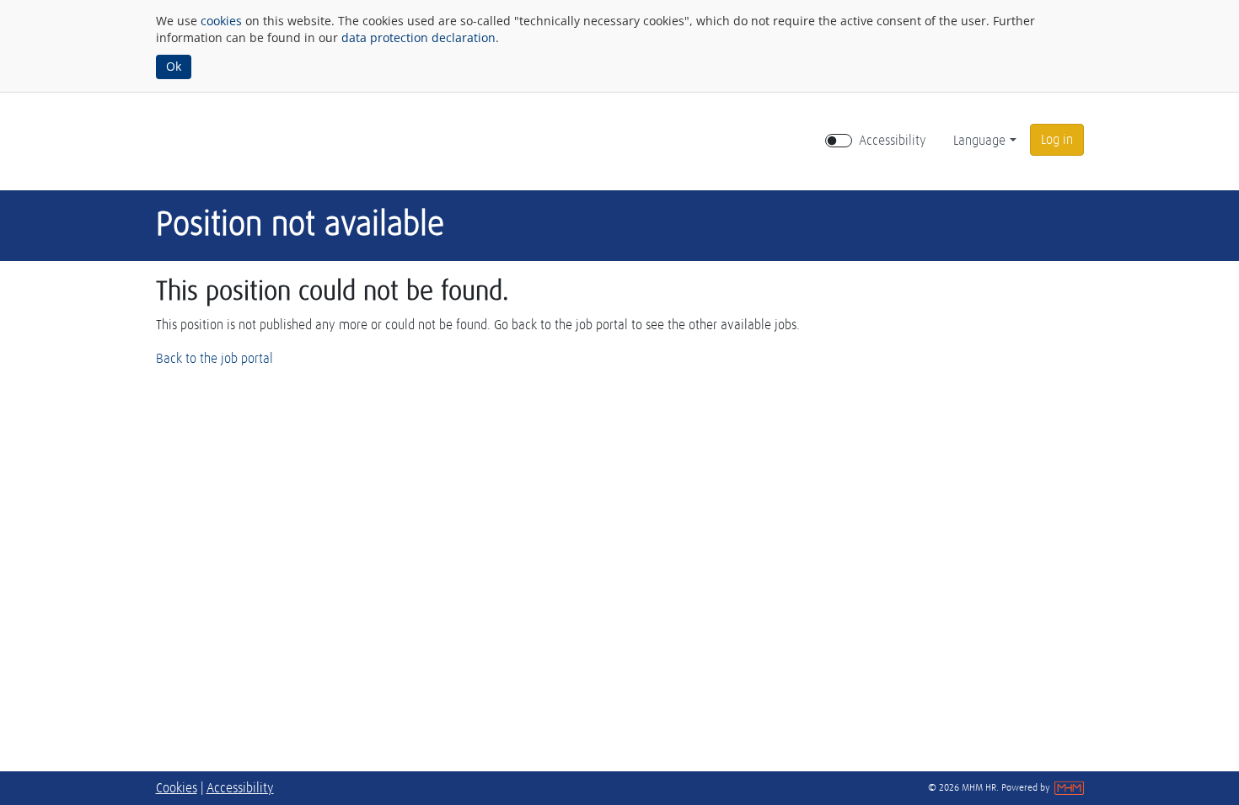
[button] (1057, 140)
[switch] (838, 140)
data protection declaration (418, 37)
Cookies (176, 788)
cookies (221, 21)
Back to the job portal (214, 358)
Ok (173, 66)
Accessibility (892, 140)
